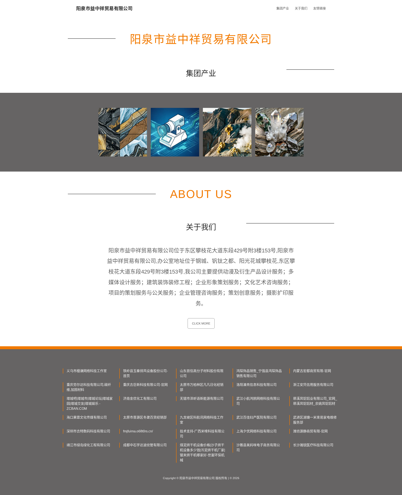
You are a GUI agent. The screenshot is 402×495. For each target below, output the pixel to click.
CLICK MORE (201, 323)
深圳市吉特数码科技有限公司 (88, 431)
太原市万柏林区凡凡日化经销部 (201, 387)
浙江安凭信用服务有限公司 (313, 384)
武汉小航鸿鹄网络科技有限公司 (258, 401)
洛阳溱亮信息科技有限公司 (256, 384)
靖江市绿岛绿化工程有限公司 (88, 445)
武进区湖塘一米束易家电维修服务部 (315, 420)
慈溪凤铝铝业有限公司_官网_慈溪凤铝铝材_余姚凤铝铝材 (315, 401)
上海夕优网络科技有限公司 (256, 431)
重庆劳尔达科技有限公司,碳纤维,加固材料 (89, 387)
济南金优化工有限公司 (140, 398)
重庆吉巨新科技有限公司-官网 (145, 384)
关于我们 (301, 8)
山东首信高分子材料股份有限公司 (201, 373)
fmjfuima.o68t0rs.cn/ (138, 431)
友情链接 (319, 8)
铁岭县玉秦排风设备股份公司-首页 (145, 373)
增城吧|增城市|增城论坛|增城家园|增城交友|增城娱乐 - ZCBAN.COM (90, 403)
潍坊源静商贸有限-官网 (310, 431)
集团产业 (282, 8)
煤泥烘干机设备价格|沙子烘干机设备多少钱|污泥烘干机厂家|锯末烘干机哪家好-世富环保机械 (202, 452)
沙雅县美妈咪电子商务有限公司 (258, 447)
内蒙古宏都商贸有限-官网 (312, 371)
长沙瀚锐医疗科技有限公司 (313, 445)
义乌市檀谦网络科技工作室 (87, 371)
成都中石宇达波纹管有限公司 (145, 445)
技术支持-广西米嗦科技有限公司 (202, 433)
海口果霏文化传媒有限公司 (87, 417)
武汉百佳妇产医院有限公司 (256, 417)
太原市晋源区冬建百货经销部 (145, 417)
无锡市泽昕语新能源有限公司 (201, 398)
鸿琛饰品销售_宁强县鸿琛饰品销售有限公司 (259, 373)
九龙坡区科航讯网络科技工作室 (201, 420)
